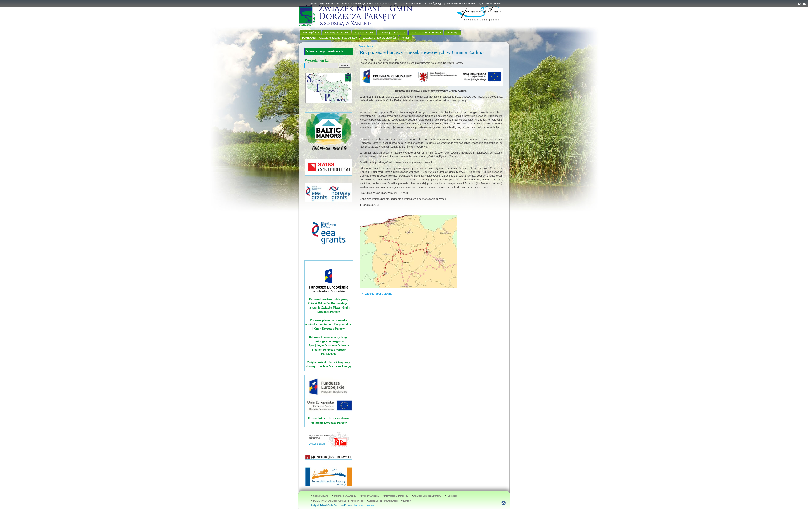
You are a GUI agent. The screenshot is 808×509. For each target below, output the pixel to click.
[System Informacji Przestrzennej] (328, 102)
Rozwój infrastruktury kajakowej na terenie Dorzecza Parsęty (329, 420)
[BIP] (328, 446)
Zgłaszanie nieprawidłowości (379, 37)
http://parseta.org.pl (364, 505)
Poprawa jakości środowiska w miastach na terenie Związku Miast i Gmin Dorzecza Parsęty (328, 324)
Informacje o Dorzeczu (392, 32)
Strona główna (310, 32)
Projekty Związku (364, 32)
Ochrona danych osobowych (324, 51)
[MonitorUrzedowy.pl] (328, 458)
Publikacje (452, 32)
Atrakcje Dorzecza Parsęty (426, 32)
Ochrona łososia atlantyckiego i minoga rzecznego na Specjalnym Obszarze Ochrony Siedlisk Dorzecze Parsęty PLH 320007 (328, 345)
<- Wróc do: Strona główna (377, 293)
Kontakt (405, 37)
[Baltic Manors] (328, 150)
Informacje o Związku (336, 32)
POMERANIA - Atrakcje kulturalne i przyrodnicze (329, 37)
